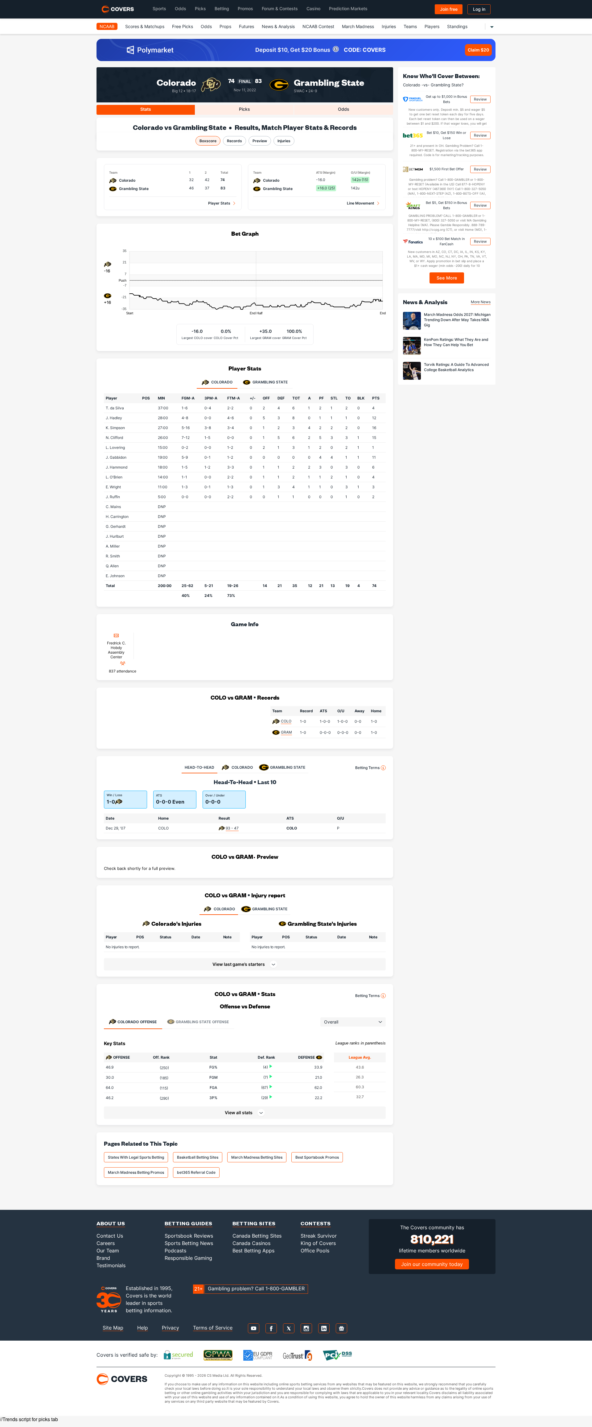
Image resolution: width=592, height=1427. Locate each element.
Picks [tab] (244, 109)
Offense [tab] (137, 1022)
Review (480, 99)
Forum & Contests (280, 8)
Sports (159, 8)
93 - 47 (232, 828)
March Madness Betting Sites (256, 1157)
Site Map (113, 1328)
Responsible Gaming (188, 1258)
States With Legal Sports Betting (136, 1157)
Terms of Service (212, 1328)
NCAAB (107, 26)
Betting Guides (188, 1223)
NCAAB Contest (318, 26)
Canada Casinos (251, 1243)
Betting (222, 8)
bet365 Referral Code (196, 1172)
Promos (245, 8)
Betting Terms (367, 767)
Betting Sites (254, 1223)
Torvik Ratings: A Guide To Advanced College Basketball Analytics (456, 367)
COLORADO (224, 909)
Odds (180, 8)
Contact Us (110, 1236)
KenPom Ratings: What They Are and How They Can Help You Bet (456, 342)
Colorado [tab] (221, 382)
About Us (111, 1223)
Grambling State (329, 82)
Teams (410, 26)
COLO (286, 721)
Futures (246, 26)
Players (432, 26)
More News (481, 301)
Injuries (389, 26)
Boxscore (207, 141)
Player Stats (219, 203)
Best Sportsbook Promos (317, 1157)
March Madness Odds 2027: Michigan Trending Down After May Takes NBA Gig (457, 319)
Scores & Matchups (144, 26)
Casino (313, 8)
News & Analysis (278, 26)
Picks (200, 8)
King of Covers (318, 1243)
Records (234, 141)
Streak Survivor (319, 1236)
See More (447, 277)
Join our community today (432, 1264)
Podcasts (175, 1250)
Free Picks (182, 26)
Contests (316, 1223)
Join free (449, 9)
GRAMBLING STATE (269, 909)
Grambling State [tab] (270, 382)
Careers (106, 1243)
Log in (479, 9)
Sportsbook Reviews (189, 1236)
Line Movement (360, 203)
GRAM (286, 732)
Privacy (170, 1328)
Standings (457, 26)
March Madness (358, 26)
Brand (103, 1258)
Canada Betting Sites (257, 1236)
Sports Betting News (189, 1243)
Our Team (108, 1250)
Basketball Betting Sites (197, 1157)
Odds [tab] (343, 109)
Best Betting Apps (253, 1250)
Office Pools (315, 1250)
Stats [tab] (145, 109)
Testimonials (111, 1265)
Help (142, 1328)
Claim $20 (478, 49)
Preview (260, 141)
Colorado (176, 82)
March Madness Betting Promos (136, 1172)
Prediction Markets (348, 8)
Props (225, 26)
